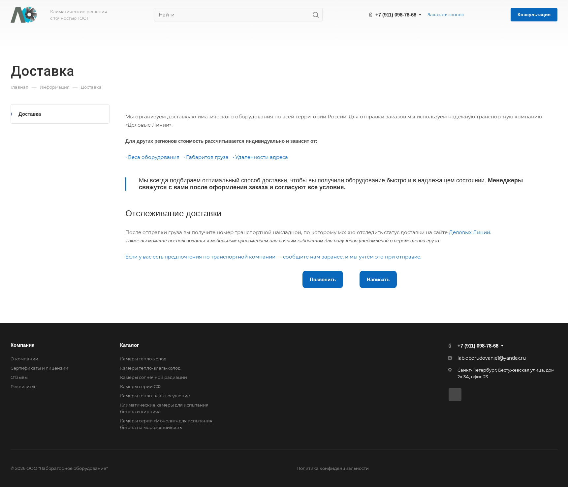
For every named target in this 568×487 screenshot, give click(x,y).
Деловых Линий (469, 232)
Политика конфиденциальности (333, 468)
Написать (378, 279)
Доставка (29, 114)
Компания (23, 345)
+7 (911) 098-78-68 (395, 14)
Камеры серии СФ (140, 386)
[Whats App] (455, 394)
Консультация (534, 14)
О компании (24, 358)
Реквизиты (23, 386)
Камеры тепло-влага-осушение (155, 395)
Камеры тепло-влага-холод (150, 368)
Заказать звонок (445, 14)
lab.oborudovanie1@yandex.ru (492, 358)
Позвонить (323, 279)
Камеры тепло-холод (143, 358)
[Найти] (317, 14)
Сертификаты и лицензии (39, 368)
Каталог (129, 345)
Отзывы (19, 377)
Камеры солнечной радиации (153, 377)
